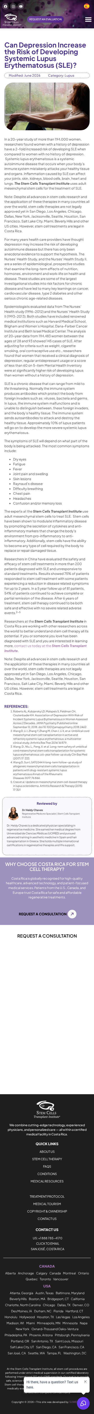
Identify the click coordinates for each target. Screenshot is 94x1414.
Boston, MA (37, 1299)
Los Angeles (81, 1317)
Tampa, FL (54, 1353)
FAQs (47, 1166)
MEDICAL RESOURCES (47, 1181)
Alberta (10, 1273)
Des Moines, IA (21, 1311)
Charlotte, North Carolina (23, 1305)
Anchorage (26, 1273)
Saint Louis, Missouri (69, 1341)
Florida (58, 1311)
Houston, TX (45, 1317)
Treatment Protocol (47, 1196)
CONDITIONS (47, 1173)
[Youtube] (20, 6)
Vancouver (60, 1279)
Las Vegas (63, 1317)
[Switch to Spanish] (87, 6)
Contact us (47, 1218)
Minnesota (70, 1323)
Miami (30, 1323)
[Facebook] (5, 6)
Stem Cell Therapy (47, 1158)
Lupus (69, 75)
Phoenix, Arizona (41, 1335)
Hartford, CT (74, 1311)
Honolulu (11, 1317)
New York (22, 1329)
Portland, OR (20, 1341)
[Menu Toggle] (88, 19)
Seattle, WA (36, 1353)
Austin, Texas (44, 1293)
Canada (55, 1273)
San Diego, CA (46, 1347)
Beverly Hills (18, 1299)
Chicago (49, 1305)
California (78, 1299)
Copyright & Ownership (47, 1211)
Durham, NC (42, 1311)
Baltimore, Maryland (70, 1293)
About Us (47, 1151)
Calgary (41, 1273)
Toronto (45, 1279)
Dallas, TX (63, 1305)
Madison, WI (15, 1323)
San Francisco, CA (71, 1347)
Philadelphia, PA (16, 1335)
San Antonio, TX (42, 1341)
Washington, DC (74, 1353)
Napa (83, 1323)
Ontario (83, 1273)
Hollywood (27, 1317)
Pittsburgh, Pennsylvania (72, 1335)
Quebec (32, 1279)
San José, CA (17, 1353)
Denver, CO (81, 1305)
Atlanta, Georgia (21, 1293)
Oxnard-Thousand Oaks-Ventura (54, 1329)
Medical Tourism (47, 1203)
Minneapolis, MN (48, 1323)
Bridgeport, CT (58, 1299)
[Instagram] (13, 6)
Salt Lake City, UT (22, 1347)
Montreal (69, 1273)
